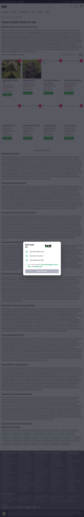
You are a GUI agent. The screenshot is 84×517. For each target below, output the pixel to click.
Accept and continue (42, 271)
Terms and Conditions (47, 264)
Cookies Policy (38, 266)
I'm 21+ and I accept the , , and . (43, 265)
